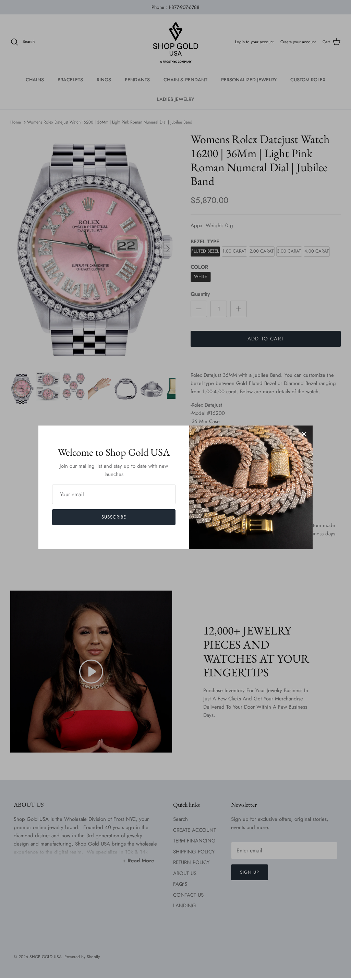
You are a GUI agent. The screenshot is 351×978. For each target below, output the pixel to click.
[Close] (304, 434)
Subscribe (113, 517)
